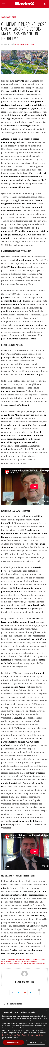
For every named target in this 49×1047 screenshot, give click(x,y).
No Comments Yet (14, 1004)
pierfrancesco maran (10, 963)
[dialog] (24, 1027)
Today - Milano (11, 17)
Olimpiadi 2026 (18, 961)
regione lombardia (27, 963)
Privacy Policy (16, 1035)
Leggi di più (39, 1035)
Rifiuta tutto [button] (36, 1042)
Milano (8, 961)
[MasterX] (24, 4)
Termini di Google (28, 1035)
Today (3, 17)
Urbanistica (41, 963)
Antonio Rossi (31, 960)
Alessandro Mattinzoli (15, 960)
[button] (24, 1037)
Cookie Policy (6, 1035)
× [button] (46, 1011)
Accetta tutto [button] (13, 1042)
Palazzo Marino (30, 961)
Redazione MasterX (24, 44)
